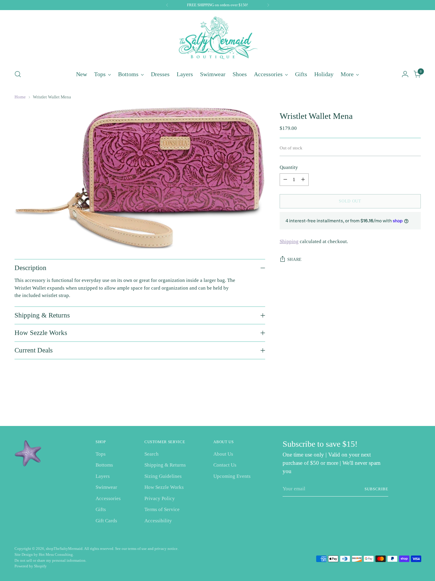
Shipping (289, 241)
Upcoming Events (232, 476)
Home (20, 97)
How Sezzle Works (164, 487)
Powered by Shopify (30, 566)
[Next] (268, 5)
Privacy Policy (159, 498)
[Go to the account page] (405, 74)
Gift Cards (106, 520)
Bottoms (104, 465)
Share (294, 259)
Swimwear (106, 487)
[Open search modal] (18, 74)
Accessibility (158, 520)
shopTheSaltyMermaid (64, 548)
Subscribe (376, 489)
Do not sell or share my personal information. (50, 560)
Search (151, 454)
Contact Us (224, 465)
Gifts (101, 509)
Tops (101, 454)
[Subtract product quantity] (285, 180)
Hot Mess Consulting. (56, 554)
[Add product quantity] (303, 180)
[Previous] (167, 5)
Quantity (289, 167)
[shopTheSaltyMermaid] (217, 39)
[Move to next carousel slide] (416, 405)
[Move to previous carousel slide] (402, 406)
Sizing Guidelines (163, 476)
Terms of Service (162, 509)
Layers (103, 476)
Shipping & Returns (165, 465)
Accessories (108, 498)
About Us (223, 454)
